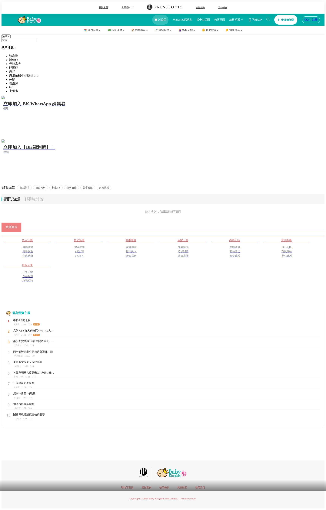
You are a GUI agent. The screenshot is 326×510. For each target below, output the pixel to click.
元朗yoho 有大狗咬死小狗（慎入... (33, 330)
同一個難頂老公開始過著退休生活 (33, 351)
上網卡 (13, 91)
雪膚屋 (13, 83)
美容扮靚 (88, 187)
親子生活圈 (203, 19)
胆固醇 (13, 67)
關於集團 (103, 7)
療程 (12, 71)
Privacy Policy (188, 498)
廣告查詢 (200, 7)
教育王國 (219, 19)
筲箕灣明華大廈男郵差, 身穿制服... (33, 372)
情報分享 (27, 265)
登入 (307, 19)
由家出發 (183, 240)
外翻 (12, 79)
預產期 (13, 55)
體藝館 (13, 59)
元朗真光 (15, 63)
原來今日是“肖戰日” (25, 393)
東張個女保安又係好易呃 (27, 362)
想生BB (56, 187)
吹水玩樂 (27, 240)
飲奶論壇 (79, 240)
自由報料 (40, 187)
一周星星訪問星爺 (23, 383)
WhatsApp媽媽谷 (182, 19)
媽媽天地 (234, 240)
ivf (10, 87)
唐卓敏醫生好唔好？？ (24, 75)
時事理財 (131, 240)
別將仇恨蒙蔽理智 (23, 404)
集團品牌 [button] (126, 7)
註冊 (315, 19)
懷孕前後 (71, 187)
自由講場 (24, 187)
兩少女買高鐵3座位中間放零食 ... (33, 341)
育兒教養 (286, 240)
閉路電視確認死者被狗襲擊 (29, 414)
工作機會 (222, 7)
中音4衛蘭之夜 (21, 320)
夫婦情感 (104, 187)
